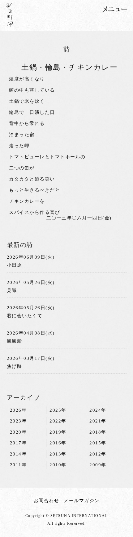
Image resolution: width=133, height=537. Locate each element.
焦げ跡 (14, 366)
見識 (12, 290)
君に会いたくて (25, 315)
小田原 (14, 265)
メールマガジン (82, 500)
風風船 (14, 341)
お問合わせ (46, 500)
